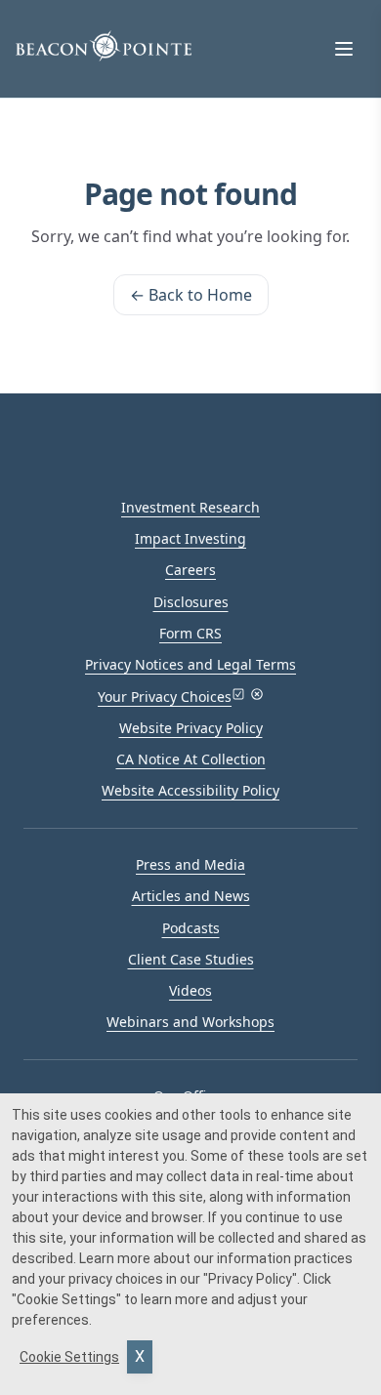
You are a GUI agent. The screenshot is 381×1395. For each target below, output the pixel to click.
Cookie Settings (69, 1357)
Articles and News (191, 895)
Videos (190, 990)
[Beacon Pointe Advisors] (103, 46)
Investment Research (190, 507)
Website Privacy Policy (191, 727)
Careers (190, 569)
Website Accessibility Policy (190, 790)
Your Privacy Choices (165, 696)
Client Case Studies (191, 959)
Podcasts (191, 928)
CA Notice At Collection (191, 759)
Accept (139, 1357)
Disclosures (191, 602)
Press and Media (190, 864)
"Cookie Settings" (66, 1299)
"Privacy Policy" (250, 1279)
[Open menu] (343, 48)
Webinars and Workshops (190, 1021)
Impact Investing (190, 538)
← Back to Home (191, 295)
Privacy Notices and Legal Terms (190, 664)
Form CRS (190, 633)
